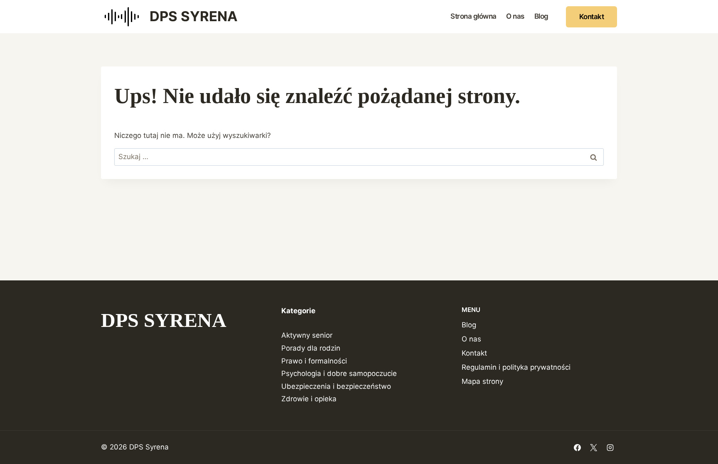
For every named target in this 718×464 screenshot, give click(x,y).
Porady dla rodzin (310, 348)
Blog (541, 16)
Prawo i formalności (314, 361)
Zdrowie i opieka (309, 399)
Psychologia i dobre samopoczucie (339, 373)
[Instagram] (610, 447)
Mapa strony (482, 381)
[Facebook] (577, 447)
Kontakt (591, 16)
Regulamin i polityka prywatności (516, 367)
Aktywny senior (306, 335)
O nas (515, 16)
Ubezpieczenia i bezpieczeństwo (336, 386)
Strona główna (473, 16)
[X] (594, 447)
